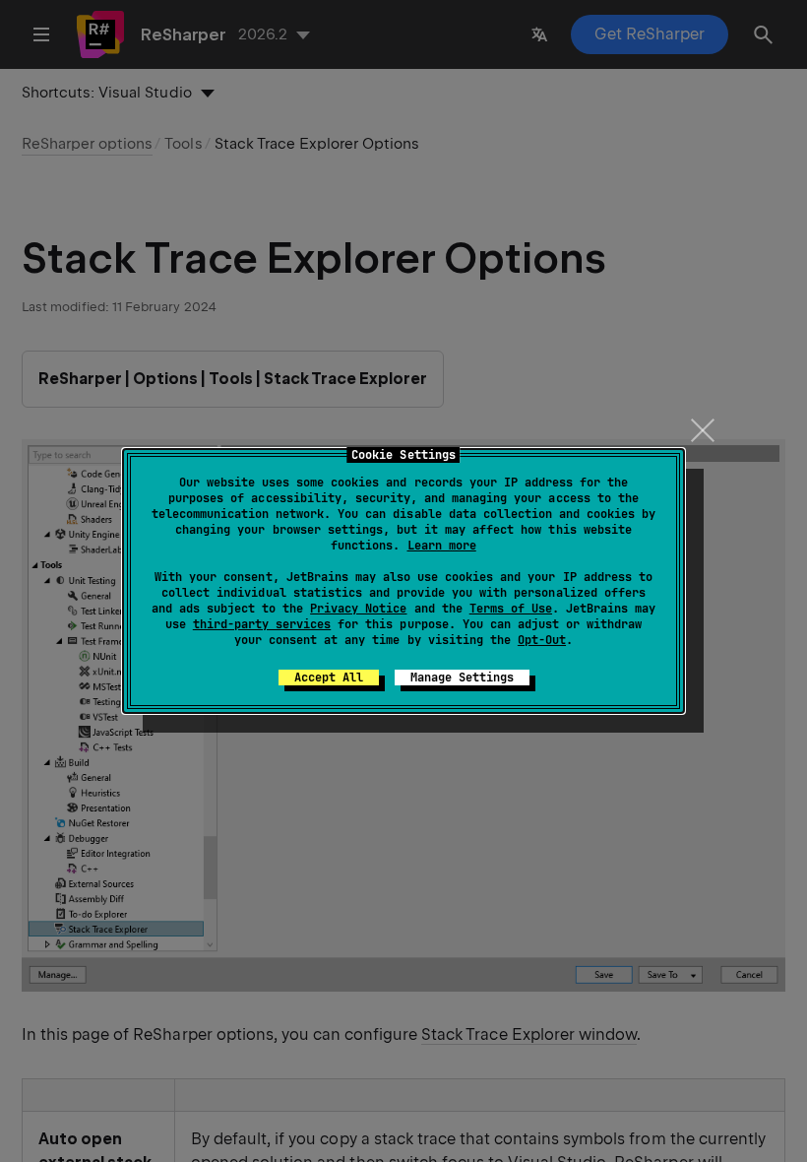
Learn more (441, 545)
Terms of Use (510, 608)
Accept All (328, 677)
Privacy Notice (358, 608)
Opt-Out (542, 640)
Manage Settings (462, 677)
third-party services (262, 624)
